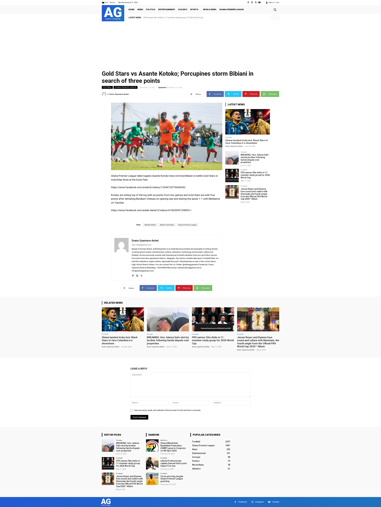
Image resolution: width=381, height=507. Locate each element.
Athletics (163, 440)
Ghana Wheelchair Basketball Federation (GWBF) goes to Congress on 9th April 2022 (173, 447)
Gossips (244, 152)
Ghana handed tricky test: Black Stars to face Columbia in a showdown (246, 141)
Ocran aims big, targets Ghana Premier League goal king (171, 479)
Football (107, 87)
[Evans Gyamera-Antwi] (104, 94)
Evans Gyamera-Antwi (119, 94)
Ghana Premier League (125, 87)
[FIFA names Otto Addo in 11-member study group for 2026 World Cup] (232, 175)
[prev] (272, 17)
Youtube (275, 502)
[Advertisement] (190, 44)
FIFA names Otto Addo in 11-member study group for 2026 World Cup (255, 175)
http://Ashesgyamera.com (141, 245)
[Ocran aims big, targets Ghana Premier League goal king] (152, 479)
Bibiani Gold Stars (167, 225)
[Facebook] (248, 2)
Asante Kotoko (150, 225)
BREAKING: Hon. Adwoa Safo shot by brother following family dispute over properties (255, 158)
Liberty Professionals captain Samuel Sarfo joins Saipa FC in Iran (173, 463)
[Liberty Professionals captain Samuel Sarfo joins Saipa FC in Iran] (152, 463)
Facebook (242, 502)
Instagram (259, 502)
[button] (275, 9)
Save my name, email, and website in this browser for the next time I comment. (167, 410)
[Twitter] (256, 2)
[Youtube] (259, 2)
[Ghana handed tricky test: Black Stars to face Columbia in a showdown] (247, 122)
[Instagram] (252, 2)
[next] (277, 17)
